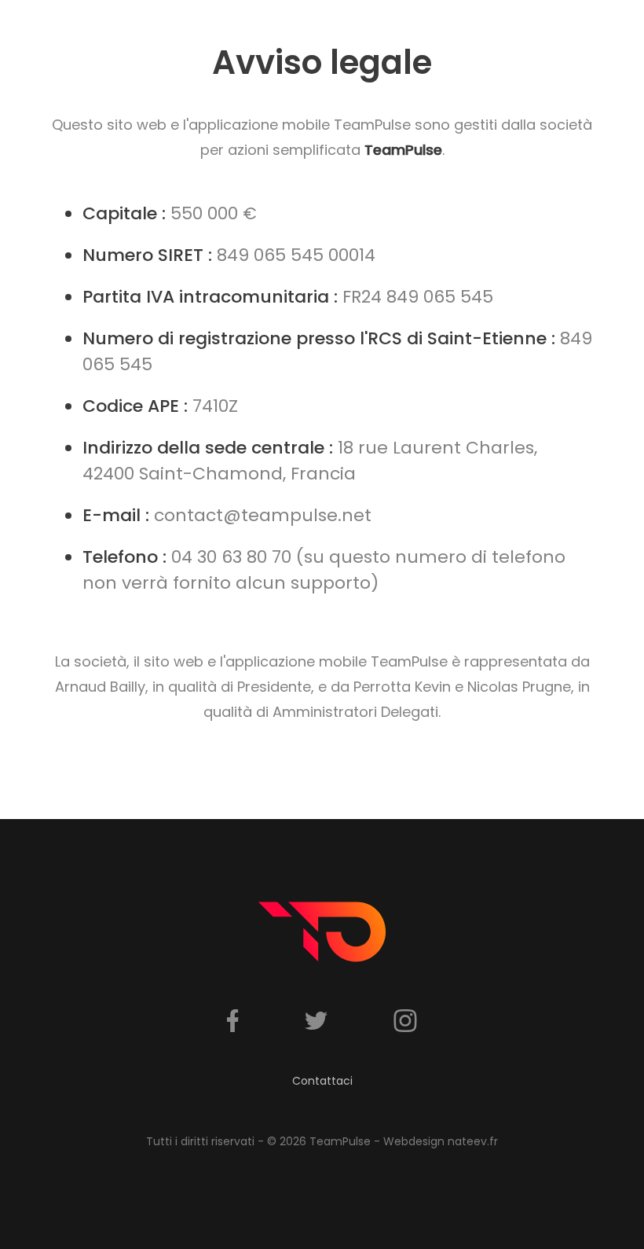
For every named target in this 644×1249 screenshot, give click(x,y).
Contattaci (322, 1081)
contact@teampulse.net (262, 515)
